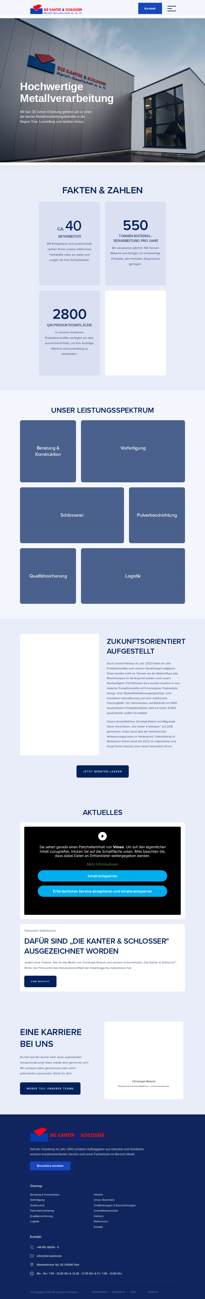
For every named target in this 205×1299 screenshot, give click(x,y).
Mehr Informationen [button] (102, 864)
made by (153, 1291)
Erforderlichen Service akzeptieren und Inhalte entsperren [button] (102, 891)
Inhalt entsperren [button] (102, 876)
